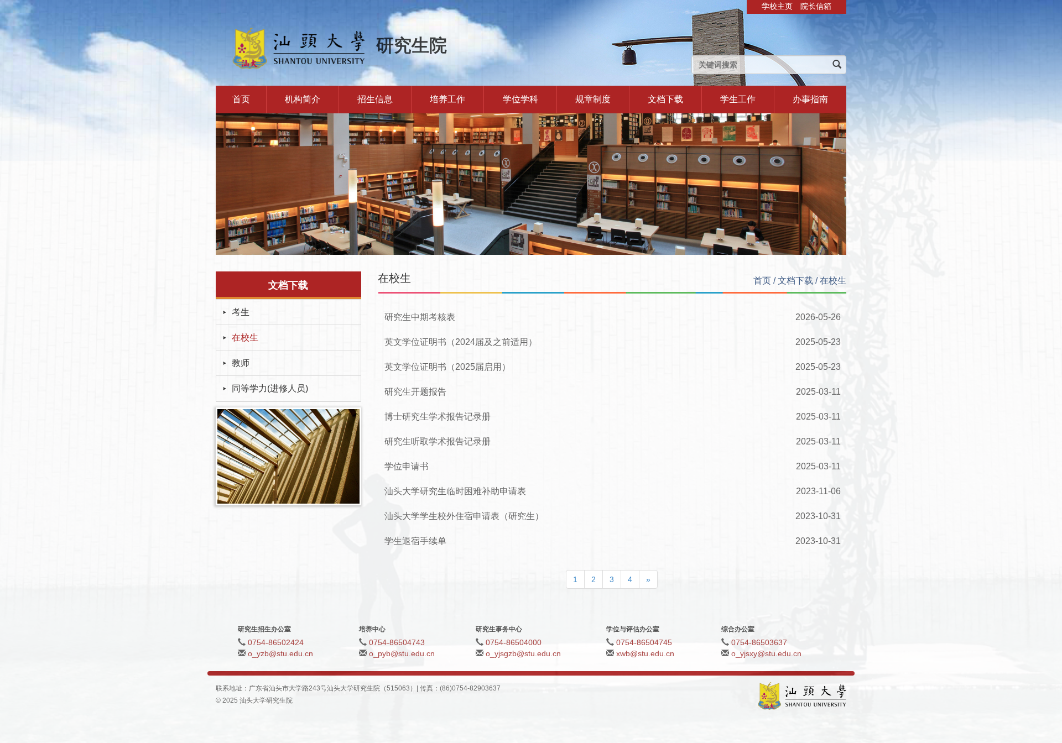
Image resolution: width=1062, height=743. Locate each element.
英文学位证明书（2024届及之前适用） (460, 342)
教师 (240, 363)
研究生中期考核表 (419, 317)
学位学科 (520, 99)
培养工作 (447, 99)
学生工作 (738, 99)
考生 (240, 312)
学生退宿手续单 (415, 541)
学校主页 (777, 6)
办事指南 (810, 99)
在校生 (245, 337)
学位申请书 (406, 466)
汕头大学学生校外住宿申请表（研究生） (464, 516)
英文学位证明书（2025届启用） (447, 367)
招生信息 (375, 99)
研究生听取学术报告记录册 (437, 441)
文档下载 (665, 99)
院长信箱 (815, 6)
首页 (241, 99)
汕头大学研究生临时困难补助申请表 (455, 491)
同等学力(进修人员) (270, 388)
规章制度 (593, 99)
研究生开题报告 (415, 391)
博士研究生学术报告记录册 (437, 416)
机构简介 (302, 99)
